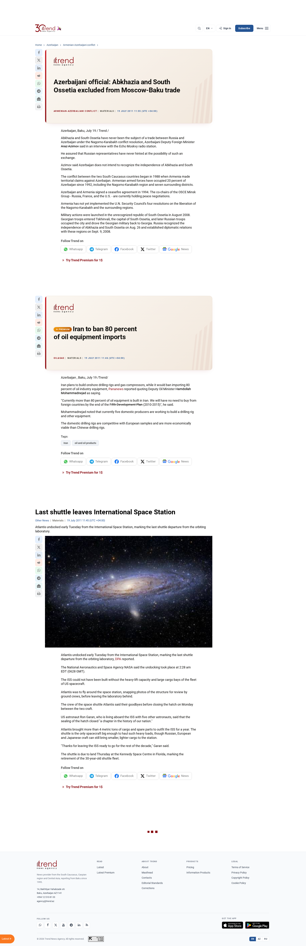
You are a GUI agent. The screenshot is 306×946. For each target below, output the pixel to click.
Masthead (147, 872)
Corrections (148, 888)
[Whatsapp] (40, 925)
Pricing (190, 867)
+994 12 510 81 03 (46, 897)
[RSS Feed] (87, 925)
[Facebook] (48, 925)
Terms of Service (240, 867)
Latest (100, 867)
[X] (55, 925)
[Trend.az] (48, 28)
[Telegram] (71, 925)
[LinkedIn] (79, 925)
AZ (259, 939)
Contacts (147, 877)
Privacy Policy (239, 872)
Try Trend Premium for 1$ (84, 260)
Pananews (116, 389)
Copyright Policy (240, 877)
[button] (38, 52)
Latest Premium (105, 872)
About (145, 867)
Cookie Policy (238, 883)
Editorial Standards (152, 883)
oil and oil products (85, 443)
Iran (66, 443)
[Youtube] (63, 925)
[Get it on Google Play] (257, 925)
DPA (118, 659)
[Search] (199, 28)
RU (265, 939)
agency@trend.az (45, 901)
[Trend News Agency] (47, 864)
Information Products (198, 872)
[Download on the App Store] (232, 925)
